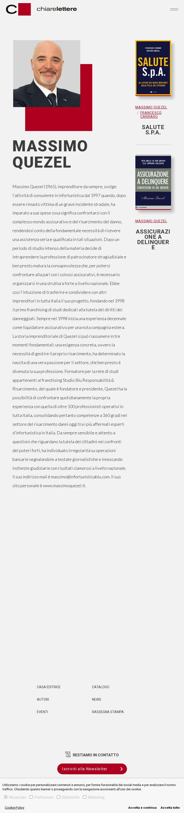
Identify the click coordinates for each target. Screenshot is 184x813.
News (96, 699)
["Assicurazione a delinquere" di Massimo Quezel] (153, 184)
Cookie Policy (14, 807)
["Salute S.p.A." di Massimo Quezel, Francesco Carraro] (153, 70)
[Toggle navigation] (174, 9)
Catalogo (100, 687)
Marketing (96, 797)
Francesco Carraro (151, 115)
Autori (43, 699)
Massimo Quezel (151, 107)
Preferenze (43, 797)
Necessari (17, 797)
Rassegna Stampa (108, 712)
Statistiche (71, 797)
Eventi (42, 712)
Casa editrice (49, 687)
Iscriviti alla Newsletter (85, 769)
